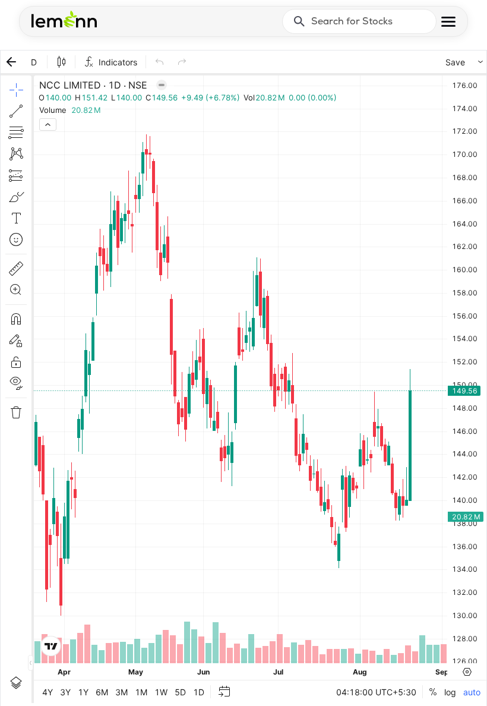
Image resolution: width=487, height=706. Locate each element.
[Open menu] (448, 21)
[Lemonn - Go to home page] (64, 19)
